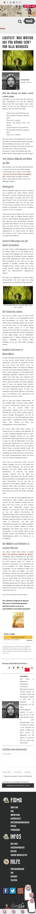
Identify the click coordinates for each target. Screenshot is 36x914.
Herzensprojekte (18, 847)
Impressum (15, 815)
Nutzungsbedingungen (20, 822)
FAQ (12, 873)
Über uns (14, 807)
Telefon (14, 880)
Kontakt (14, 876)
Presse (13, 826)
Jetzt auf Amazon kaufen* (18, 637)
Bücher (13, 851)
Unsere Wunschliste (19, 855)
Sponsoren (15, 830)
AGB (12, 811)
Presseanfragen (17, 869)
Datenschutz (16, 819)
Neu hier (14, 844)
